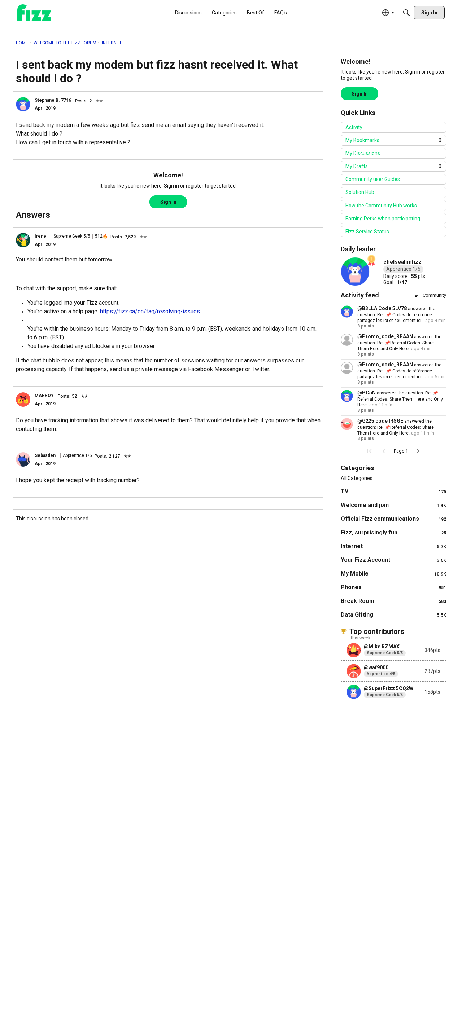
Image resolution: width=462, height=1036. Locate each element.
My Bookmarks (393, 140)
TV (393, 491)
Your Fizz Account (393, 559)
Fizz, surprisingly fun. (393, 532)
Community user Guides (372, 179)
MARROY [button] (44, 395)
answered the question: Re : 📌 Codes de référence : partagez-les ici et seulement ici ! (396, 314)
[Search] (406, 12)
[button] (23, 104)
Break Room (393, 601)
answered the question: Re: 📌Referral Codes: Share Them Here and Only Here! (399, 342)
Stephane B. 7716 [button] (53, 100)
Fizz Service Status (367, 231)
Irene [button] (40, 236)
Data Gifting (393, 614)
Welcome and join (393, 505)
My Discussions (362, 153)
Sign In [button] (168, 202)
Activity (353, 127)
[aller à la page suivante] (418, 451)
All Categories (356, 478)
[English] (34, 12)
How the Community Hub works (381, 205)
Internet (393, 546)
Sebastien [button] (45, 455)
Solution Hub (359, 192)
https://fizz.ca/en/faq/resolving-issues (150, 311)
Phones (393, 587)
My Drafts (393, 166)
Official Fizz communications (393, 518)
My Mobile (393, 573)
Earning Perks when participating (382, 218)
